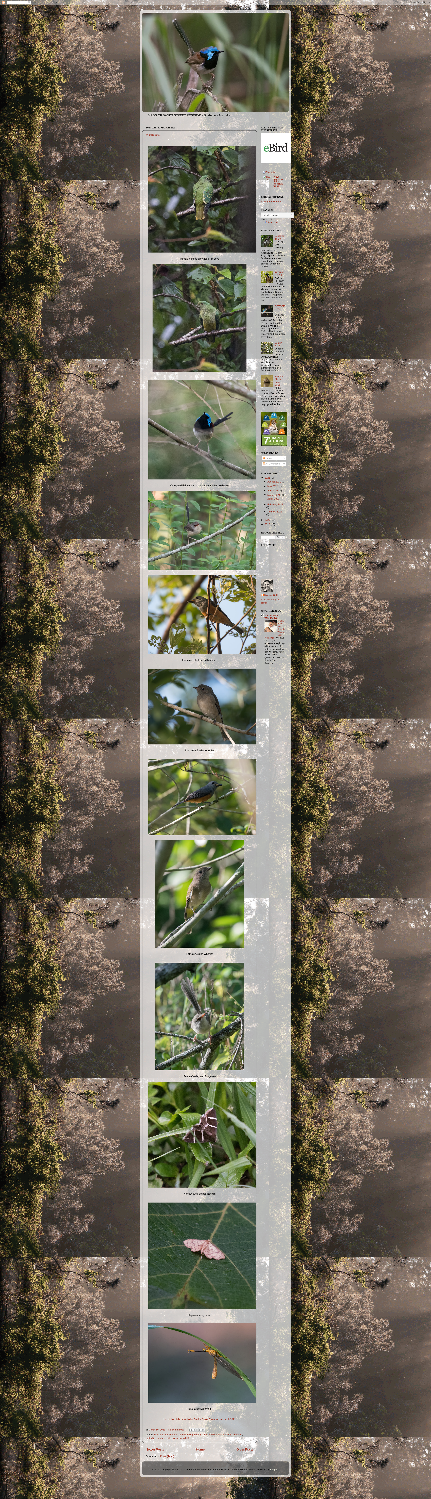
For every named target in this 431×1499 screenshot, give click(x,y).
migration (177, 1438)
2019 (268, 524)
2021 (268, 478)
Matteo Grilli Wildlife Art (271, 617)
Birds (214, 1434)
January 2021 (274, 511)
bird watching (186, 1434)
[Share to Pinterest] (203, 1430)
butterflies (151, 1438)
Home (200, 1449)
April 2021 (273, 490)
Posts (268, 458)
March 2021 (153, 134)
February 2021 (275, 504)
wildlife (186, 1438)
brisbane (237, 1434)
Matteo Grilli (164, 1438)
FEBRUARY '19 (279, 273)
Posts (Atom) (167, 1456)
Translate (273, 222)
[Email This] (190, 1430)
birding (198, 1434)
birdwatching (224, 1434)
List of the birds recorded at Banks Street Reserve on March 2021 (199, 1419)
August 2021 (274, 481)
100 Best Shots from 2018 (279, 380)
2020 (268, 520)
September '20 (279, 237)
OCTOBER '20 (280, 307)
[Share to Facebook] (200, 1430)
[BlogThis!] (193, 1430)
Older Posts (244, 1449)
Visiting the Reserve (271, 201)
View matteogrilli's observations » (278, 181)
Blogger (274, 1469)
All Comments (272, 463)
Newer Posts (155, 1449)
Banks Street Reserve (165, 1434)
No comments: (176, 1429)
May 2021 (273, 486)
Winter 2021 (278, 344)
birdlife (206, 1434)
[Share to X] (197, 1430)
